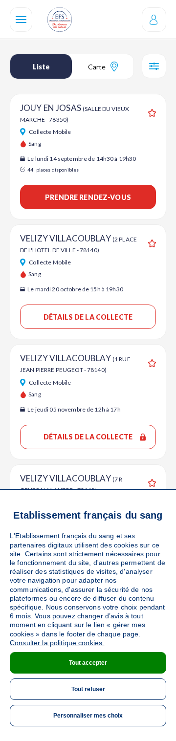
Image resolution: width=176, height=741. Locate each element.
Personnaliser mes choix (88, 715)
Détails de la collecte (88, 317)
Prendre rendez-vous (88, 197)
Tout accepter (88, 662)
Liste (41, 67)
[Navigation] (21, 19)
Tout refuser (88, 689)
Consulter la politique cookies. (57, 643)
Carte (97, 67)
